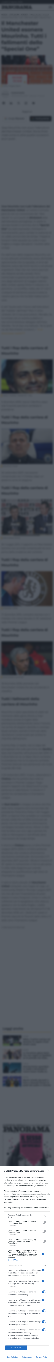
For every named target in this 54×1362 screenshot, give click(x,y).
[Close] (48, 1171)
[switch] (44, 1222)
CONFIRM (16, 1348)
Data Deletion (12, 1357)
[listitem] (27, 1216)
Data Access (27, 1357)
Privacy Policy (42, 1357)
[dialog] (27, 1264)
